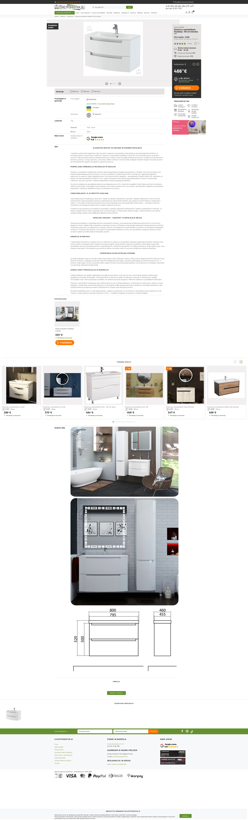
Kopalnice (63, 16)
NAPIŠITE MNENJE (116, 693)
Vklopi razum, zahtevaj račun (63, 755)
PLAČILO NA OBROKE (98, 13)
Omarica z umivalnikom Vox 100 (136, 407)
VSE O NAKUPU (85, 13)
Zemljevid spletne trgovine (63, 760)
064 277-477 (188, 6)
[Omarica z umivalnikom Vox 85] (62, 385)
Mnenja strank (59, 750)
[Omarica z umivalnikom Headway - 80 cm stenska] (13, 714)
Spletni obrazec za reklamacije (116, 764)
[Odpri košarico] (192, 12)
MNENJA (140, 13)
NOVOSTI (147, 13)
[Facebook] (182, 731)
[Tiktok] (192, 731)
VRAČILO (133, 13)
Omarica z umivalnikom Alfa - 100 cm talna (99, 407)
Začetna (57, 16)
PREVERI (153, 731)
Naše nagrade (59, 747)
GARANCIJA (125, 13)
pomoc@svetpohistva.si (120, 756)
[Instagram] (187, 731)
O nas (56, 744)
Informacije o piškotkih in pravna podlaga (124, 815)
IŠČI (129, 7)
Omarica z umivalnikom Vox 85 (54, 407)
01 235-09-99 (174, 6)
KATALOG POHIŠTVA (63, 12)
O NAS (77, 13)
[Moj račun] (186, 12)
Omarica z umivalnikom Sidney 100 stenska (223, 407)
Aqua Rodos (70, 16)
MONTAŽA (117, 13)
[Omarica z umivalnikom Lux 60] (21, 385)
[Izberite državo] (189, 12)
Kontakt (57, 763)
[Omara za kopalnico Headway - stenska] (67, 314)
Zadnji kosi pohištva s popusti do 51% (69, 2)
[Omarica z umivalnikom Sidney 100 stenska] (226, 385)
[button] (106, 83)
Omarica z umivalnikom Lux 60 (13, 407)
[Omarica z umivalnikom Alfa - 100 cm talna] (103, 385)
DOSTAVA (109, 13)
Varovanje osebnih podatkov (63, 752)
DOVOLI (186, 816)
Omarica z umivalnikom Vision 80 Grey (180, 407)
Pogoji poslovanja (60, 758)
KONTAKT (154, 13)
